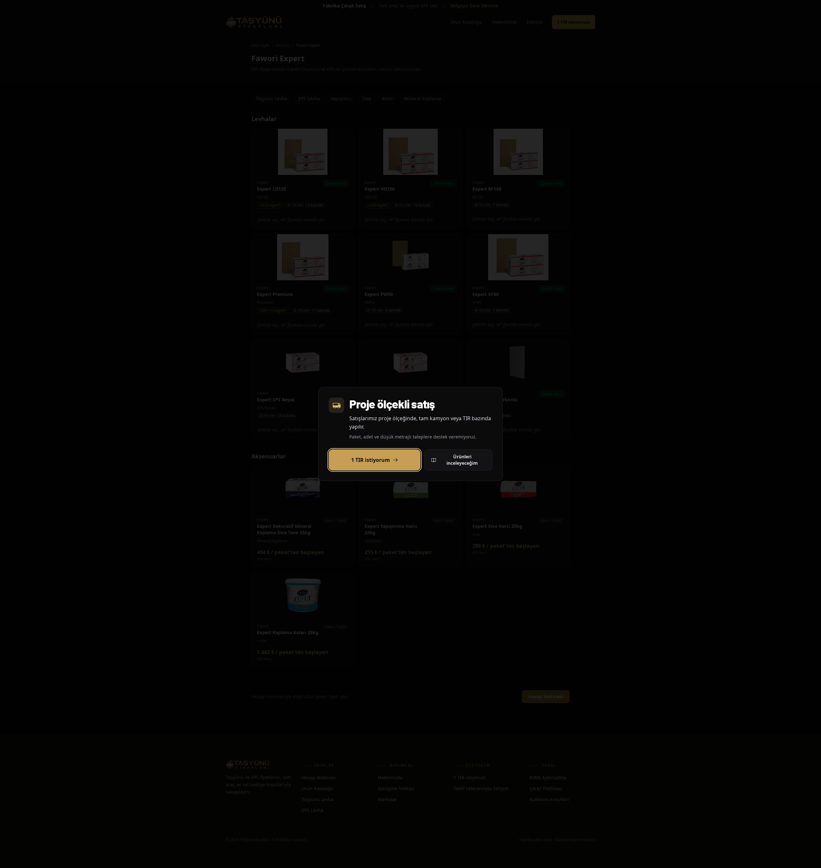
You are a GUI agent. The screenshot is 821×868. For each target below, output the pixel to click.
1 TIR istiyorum (370, 459)
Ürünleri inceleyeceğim (462, 460)
